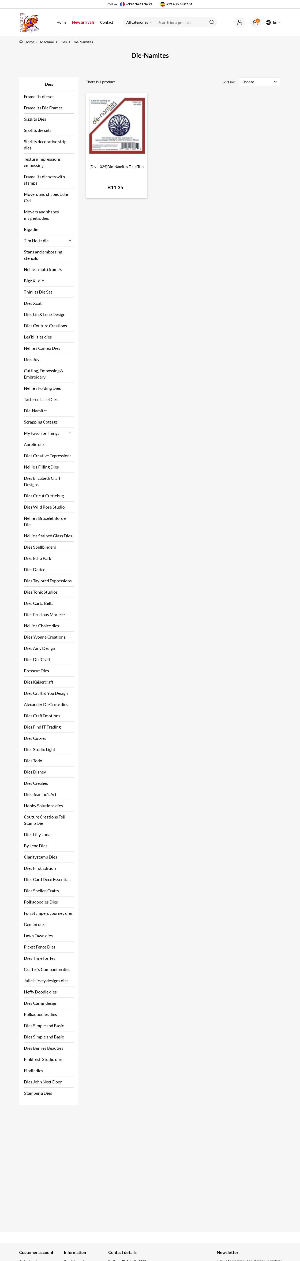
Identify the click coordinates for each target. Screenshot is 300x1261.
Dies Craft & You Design (46, 693)
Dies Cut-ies (35, 738)
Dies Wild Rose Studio (44, 507)
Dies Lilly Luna (37, 834)
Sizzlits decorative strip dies (45, 144)
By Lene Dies (35, 845)
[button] (239, 22)
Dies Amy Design (39, 648)
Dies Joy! (32, 359)
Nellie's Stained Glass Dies (48, 535)
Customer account (36, 1252)
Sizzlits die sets (38, 130)
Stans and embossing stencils (43, 255)
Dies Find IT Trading (42, 726)
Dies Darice (34, 569)
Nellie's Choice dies (41, 625)
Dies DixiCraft (37, 659)
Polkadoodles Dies (41, 901)
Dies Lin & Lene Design (44, 314)
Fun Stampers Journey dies (48, 913)
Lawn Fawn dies (38, 935)
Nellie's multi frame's (43, 269)
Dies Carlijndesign (40, 1003)
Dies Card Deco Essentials (47, 879)
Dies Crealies (36, 783)
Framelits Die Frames (43, 107)
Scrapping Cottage (41, 421)
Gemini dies (34, 924)
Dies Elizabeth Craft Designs (42, 481)
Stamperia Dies (38, 1093)
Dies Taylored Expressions (48, 580)
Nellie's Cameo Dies (42, 348)
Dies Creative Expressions (47, 455)
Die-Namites (36, 410)
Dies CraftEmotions (42, 715)
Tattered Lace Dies (41, 399)
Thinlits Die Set (38, 291)
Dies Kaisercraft (38, 681)
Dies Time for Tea (40, 958)
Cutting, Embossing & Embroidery (43, 373)
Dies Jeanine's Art (40, 794)
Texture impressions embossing (42, 162)
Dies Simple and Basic (44, 1025)
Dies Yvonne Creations (44, 637)
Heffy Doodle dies (40, 991)
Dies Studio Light (39, 749)
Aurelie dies (34, 444)
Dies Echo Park (37, 558)
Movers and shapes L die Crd (46, 197)
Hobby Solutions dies (43, 805)
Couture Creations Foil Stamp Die (44, 820)
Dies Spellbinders (40, 547)
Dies (49, 84)
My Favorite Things (41, 433)
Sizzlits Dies (35, 119)
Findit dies (33, 1070)
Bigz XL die (34, 280)
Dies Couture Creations (45, 325)
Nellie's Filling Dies (41, 466)
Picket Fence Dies (40, 946)
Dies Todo (33, 760)
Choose (260, 81)
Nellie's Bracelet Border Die (45, 521)
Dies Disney (35, 771)
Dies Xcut (33, 303)
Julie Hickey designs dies (46, 980)
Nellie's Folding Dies (42, 388)
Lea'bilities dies (38, 336)
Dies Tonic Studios (41, 592)
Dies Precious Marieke (44, 614)
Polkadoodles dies (40, 1014)
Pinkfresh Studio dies (43, 1059)
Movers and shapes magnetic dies (41, 215)
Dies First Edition (40, 868)
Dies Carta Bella (38, 603)
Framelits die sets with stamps (44, 180)
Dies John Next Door (43, 1081)
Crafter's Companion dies (47, 969)
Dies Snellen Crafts (41, 890)
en (275, 22)
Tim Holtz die (36, 240)
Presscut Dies (36, 670)
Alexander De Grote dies (46, 704)
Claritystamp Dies (40, 856)
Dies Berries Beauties (43, 1048)
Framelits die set (39, 96)
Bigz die (31, 229)
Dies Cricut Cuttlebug (44, 495)
